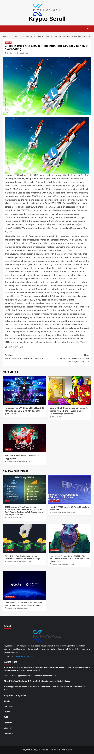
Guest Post (9, 550)
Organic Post (55, 501)
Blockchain (8, 706)
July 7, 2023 (13, 414)
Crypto (7, 712)
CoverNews (55, 750)
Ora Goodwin (11, 53)
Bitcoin (7, 701)
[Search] (88, 28)
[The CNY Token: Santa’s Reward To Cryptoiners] (24, 438)
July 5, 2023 (58, 417)
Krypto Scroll (47, 19)
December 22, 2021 (25, 461)
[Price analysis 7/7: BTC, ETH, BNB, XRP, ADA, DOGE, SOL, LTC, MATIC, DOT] (24, 390)
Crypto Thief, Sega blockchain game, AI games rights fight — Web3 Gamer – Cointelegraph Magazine (69, 411)
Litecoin (8, 42)
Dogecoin (8, 723)
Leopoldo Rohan (11, 461)
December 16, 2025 (70, 512)
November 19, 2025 (25, 561)
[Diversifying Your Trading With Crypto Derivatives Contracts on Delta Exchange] (24, 538)
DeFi (6, 717)
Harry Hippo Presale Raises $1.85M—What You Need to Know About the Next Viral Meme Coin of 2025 (69, 558)
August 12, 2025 (69, 564)
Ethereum (8, 728)
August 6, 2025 (23, 608)
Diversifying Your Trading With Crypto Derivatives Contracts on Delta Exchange (37, 681)
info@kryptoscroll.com (23, 656)
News (7, 501)
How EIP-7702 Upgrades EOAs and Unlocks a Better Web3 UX (30, 676)
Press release (55, 550)
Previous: (24, 356)
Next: (73, 358)
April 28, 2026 (17, 517)
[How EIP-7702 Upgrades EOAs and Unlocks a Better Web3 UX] (69, 489)
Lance (8, 517)
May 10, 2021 (23, 53)
